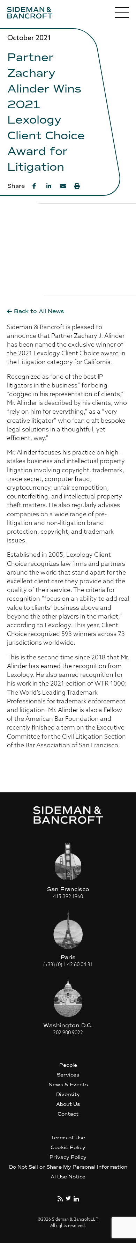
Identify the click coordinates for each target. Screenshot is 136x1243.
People (68, 1065)
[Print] (77, 186)
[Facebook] (35, 186)
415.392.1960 (68, 897)
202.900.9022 (68, 1033)
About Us (68, 1104)
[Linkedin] (49, 186)
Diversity (68, 1094)
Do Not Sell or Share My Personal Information (68, 1167)
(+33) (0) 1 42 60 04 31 (68, 965)
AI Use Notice (68, 1177)
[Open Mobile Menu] (122, 14)
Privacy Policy (68, 1157)
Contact (68, 1114)
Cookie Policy (68, 1147)
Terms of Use (68, 1138)
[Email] (63, 186)
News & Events (68, 1085)
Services (68, 1075)
